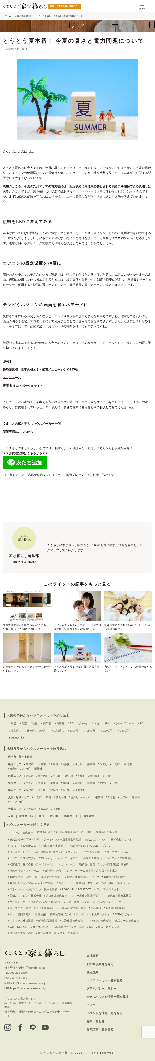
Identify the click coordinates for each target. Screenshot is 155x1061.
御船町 (67, 782)
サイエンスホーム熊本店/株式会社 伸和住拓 (35, 901)
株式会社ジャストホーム (24, 870)
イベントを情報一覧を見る (104, 1013)
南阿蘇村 (95, 775)
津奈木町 (80, 790)
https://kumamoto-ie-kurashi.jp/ (28, 988)
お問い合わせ (95, 1021)
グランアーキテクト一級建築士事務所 (79, 858)
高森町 (81, 775)
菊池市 (128, 764)
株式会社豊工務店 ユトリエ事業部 (58, 933)
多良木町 (61, 797)
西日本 (54, 816)
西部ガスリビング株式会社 (25, 895)
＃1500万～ (91, 730)
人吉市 (38, 797)
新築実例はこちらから (18, 431)
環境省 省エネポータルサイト (23, 385)
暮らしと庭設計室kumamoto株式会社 (32, 883)
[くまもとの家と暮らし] (25, 6)
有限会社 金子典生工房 (23, 876)
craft (126, 851)
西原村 (109, 775)
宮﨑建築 (107, 883)
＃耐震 (12, 723)
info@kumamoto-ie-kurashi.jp (28, 983)
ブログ (90, 1005)
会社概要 (92, 955)
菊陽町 (38, 768)
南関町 (67, 764)
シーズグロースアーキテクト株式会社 (32, 908)
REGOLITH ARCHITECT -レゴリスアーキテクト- (91, 889)
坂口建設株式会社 (56, 895)
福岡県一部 (70, 816)
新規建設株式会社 (116, 908)
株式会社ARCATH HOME (25, 839)
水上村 (87, 797)
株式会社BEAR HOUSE (84, 845)
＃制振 (34, 723)
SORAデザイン (123, 914)
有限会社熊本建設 (114, 876)
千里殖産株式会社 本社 (72, 908)
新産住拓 (40, 914)
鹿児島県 (88, 816)
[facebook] (20, 1027)
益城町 (91, 782)
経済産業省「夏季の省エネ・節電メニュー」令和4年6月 (41, 369)
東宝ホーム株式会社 (128, 920)
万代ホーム (65, 883)
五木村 (111, 797)
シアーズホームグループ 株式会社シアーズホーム (96, 901)
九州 (41, 816)
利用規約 (92, 972)
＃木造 (95, 723)
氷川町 (42, 790)
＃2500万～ (124, 730)
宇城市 (42, 782)
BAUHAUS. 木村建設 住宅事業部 (44, 845)
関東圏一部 (26, 816)
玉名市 (42, 764)
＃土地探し (57, 730)
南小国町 (43, 775)
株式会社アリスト (121, 839)
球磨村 (136, 797)
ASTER (14, 845)
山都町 (116, 782)
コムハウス (113, 851)
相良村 (99, 797)
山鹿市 (116, 764)
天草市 (45, 808)
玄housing (46, 858)
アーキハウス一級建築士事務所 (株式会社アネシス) (75, 839)
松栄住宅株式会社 (60, 914)
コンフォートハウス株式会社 (85, 851)
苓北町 (57, 808)
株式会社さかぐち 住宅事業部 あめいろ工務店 (64, 832)
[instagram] (7, 1027)
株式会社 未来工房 (87, 883)
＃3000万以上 (16, 737)
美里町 (54, 782)
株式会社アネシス (106, 832)
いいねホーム (67, 864)
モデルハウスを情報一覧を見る (107, 996)
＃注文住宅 (14, 730)
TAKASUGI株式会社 (99, 920)
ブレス (106, 845)
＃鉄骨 (106, 723)
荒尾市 (30, 764)
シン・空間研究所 (20, 914)
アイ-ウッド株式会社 (20, 832)
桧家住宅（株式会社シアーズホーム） (32, 864)
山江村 (124, 797)
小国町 (57, 775)
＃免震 (23, 723)
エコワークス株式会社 (23, 858)
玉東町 (54, 764)
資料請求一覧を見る (100, 1029)
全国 (10, 816)
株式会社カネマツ (51, 876)
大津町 (26, 768)
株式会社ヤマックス (110, 926)
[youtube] (45, 1027)
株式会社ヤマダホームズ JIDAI (74, 926)
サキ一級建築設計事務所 (87, 895)
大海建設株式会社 (72, 920)
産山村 (69, 775)
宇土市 (30, 782)
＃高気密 (45, 723)
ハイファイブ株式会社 (119, 858)
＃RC (140, 723)
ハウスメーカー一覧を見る (104, 980)
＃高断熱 (59, 723)
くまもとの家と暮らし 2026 (63, 1052)
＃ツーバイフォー (123, 723)
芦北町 (67, 790)
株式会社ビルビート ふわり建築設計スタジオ (36, 851)
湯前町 (74, 797)
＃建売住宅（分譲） (36, 730)
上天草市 (31, 808)
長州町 (103, 764)
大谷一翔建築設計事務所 (114, 864)
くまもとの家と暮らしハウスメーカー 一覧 (32, 423)
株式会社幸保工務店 (21, 933)
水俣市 (54, 790)
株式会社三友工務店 (119, 895)
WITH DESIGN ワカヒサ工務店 (30, 926)
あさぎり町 (16, 801)
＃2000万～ (108, 730)
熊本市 (12, 756)
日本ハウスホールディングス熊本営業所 (33, 889)
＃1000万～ (74, 730)
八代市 (30, 790)
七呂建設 (96, 908)
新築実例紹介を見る (100, 964)
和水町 (79, 764)
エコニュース (12, 377)
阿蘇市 (30, 775)
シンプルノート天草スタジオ (93, 914)
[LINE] (32, 1027)
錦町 (48, 797)
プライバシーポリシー (101, 988)
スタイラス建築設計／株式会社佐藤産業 (33, 920)
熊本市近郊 (25, 756)
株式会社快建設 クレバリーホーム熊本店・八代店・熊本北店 (80, 870)
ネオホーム (123, 883)
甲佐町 (103, 782)
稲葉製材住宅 (87, 864)
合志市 (14, 768)
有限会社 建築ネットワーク (83, 876)
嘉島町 (79, 782)
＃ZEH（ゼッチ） (77, 723)
